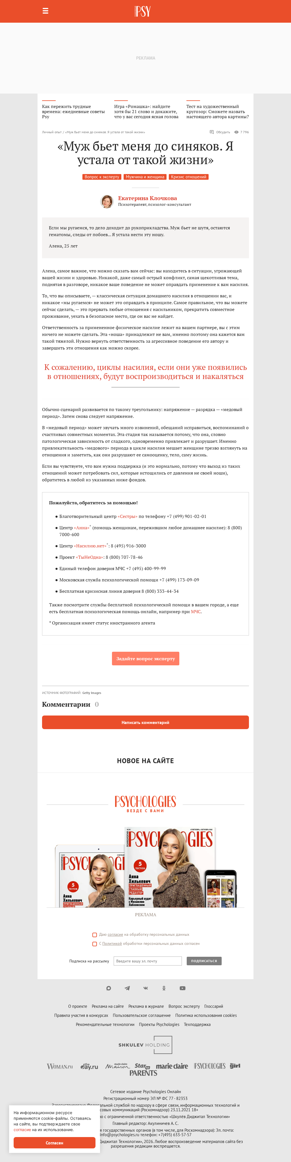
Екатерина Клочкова (147, 198)
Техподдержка (197, 1024)
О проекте (77, 1006)
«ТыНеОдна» (89, 557)
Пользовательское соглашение (142, 1015)
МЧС (196, 611)
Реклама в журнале (146, 1006)
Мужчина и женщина (145, 176)
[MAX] (108, 988)
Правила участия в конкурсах (81, 1015)
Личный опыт (52, 132)
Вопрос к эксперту (102, 176)
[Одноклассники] (164, 988)
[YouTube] (182, 988)
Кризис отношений (188, 176)
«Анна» (82, 527)
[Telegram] (127, 988)
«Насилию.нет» (90, 546)
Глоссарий (213, 1006)
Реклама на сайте (108, 1006)
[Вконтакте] (145, 988)
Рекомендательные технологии (105, 1024)
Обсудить (223, 132)
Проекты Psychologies (159, 1024)
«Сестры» (128, 516)
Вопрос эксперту (184, 1006)
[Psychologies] (143, 11)
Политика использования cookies (206, 1015)
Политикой (112, 943)
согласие (115, 934)
